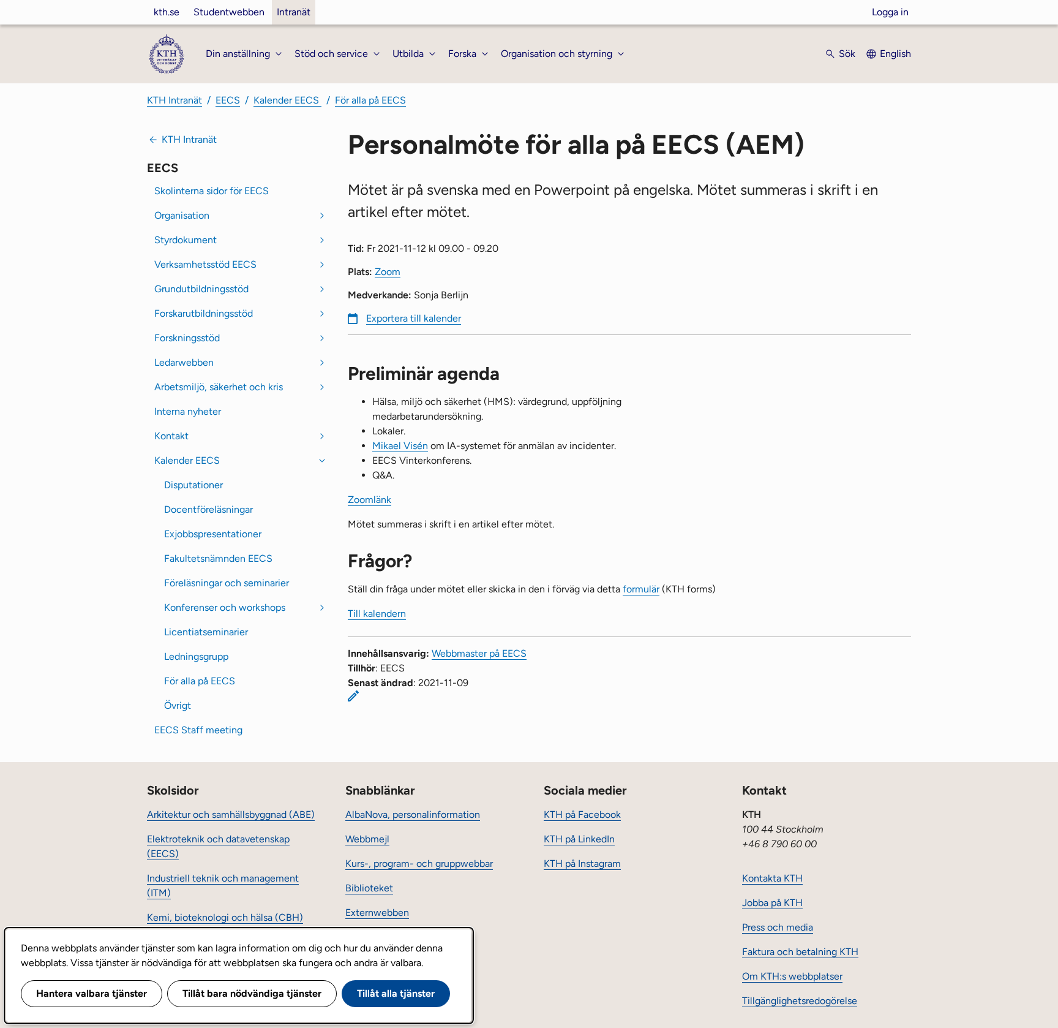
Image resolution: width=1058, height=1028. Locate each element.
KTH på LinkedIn (579, 839)
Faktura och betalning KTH (800, 952)
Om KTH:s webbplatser (792, 976)
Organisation (181, 215)
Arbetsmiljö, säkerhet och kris (218, 387)
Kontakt (171, 436)
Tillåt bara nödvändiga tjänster (251, 993)
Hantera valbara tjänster (91, 993)
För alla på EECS (370, 100)
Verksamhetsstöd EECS (205, 264)
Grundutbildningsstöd (201, 289)
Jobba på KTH (772, 903)
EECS (228, 100)
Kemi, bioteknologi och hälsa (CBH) (225, 917)
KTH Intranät (174, 100)
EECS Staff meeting (198, 730)
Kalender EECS (287, 100)
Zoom (387, 272)
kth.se (166, 12)
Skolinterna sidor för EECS (211, 191)
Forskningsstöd (187, 338)
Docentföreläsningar (208, 509)
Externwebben (377, 912)
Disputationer (193, 485)
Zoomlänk (369, 499)
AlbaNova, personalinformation (412, 814)
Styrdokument (185, 240)
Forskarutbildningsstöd (203, 313)
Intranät (293, 12)
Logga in (890, 12)
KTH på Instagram (582, 863)
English (895, 53)
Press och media (777, 927)
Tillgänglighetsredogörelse (799, 1001)
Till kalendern (377, 613)
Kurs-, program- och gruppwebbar (419, 863)
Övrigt (177, 705)
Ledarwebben (184, 362)
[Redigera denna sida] (353, 695)
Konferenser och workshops (224, 607)
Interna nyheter (187, 411)
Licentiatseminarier (206, 632)
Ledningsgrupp (196, 656)
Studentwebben (228, 12)
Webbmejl (367, 839)
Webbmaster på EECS (479, 653)
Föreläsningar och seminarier (226, 583)
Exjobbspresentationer (212, 534)
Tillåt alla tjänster (396, 993)
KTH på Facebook (582, 814)
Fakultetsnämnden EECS (218, 558)
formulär (641, 589)
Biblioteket (369, 888)
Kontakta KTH (772, 878)
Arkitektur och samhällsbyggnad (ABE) (231, 814)
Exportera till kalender (413, 318)
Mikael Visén (400, 446)
